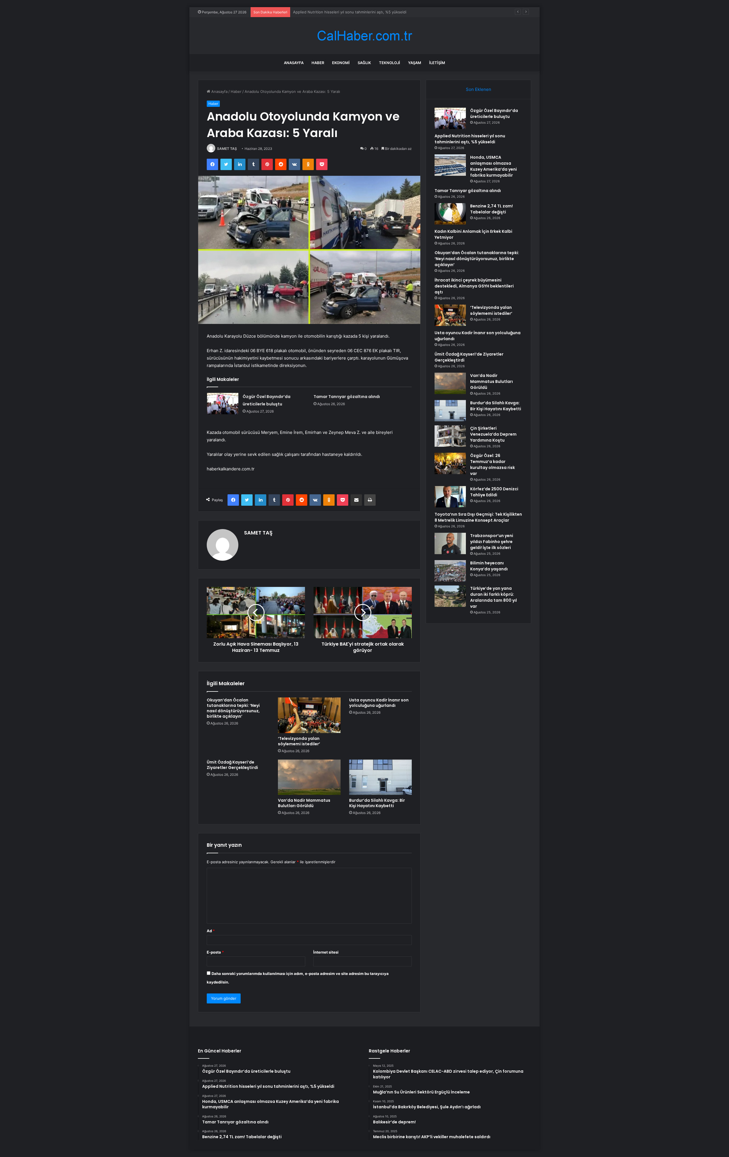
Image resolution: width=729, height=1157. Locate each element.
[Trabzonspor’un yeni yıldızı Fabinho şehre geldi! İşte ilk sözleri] (450, 543)
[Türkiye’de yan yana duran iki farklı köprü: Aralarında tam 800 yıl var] (450, 596)
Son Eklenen (478, 89)
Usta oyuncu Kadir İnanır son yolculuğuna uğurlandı (379, 702)
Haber (318, 62)
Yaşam (414, 62)
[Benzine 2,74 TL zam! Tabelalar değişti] (450, 214)
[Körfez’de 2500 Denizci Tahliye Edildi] (450, 496)
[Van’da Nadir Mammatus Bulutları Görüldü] (309, 777)
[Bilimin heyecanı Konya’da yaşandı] (450, 570)
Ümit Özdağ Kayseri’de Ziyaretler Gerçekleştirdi (232, 764)
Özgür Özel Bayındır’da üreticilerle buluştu (494, 113)
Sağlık (364, 62)
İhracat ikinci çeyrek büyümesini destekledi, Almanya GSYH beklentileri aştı (474, 286)
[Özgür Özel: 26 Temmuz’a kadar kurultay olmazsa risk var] (450, 463)
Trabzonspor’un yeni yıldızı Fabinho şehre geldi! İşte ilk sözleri (491, 541)
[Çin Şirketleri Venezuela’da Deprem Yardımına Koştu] (450, 436)
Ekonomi (341, 62)
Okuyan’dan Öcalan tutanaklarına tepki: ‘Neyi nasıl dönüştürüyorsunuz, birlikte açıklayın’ (233, 708)
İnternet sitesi (326, 952)
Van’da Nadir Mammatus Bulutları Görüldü (304, 803)
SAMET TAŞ (227, 148)
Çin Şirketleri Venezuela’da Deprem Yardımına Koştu (493, 434)
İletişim (437, 62)
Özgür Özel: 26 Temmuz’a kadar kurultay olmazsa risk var (492, 464)
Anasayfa (294, 62)
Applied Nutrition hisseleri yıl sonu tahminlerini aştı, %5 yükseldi (470, 139)
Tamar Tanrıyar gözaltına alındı (347, 396)
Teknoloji (389, 62)
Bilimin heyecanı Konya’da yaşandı (489, 566)
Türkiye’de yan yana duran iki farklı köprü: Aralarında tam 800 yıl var (493, 597)
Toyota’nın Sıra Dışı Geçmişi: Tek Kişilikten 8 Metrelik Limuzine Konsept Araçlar (478, 517)
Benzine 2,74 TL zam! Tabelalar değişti (491, 209)
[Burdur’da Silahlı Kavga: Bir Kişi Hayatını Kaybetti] (380, 777)
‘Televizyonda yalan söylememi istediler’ (299, 741)
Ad (211, 931)
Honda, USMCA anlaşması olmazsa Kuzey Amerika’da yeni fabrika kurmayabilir (361, 12)
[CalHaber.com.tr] (364, 36)
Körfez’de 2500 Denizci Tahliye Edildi (494, 492)
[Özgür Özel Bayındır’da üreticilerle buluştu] (222, 403)
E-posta (215, 952)
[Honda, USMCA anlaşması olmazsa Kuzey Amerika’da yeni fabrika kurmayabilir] (450, 165)
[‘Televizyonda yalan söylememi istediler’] (309, 715)
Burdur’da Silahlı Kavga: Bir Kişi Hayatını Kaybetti (377, 803)
